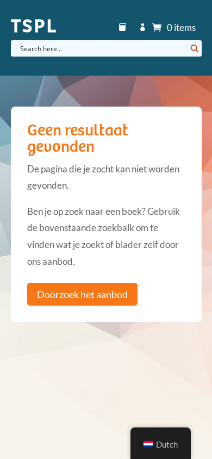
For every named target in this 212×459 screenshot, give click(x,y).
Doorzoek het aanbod (82, 294)
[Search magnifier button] (193, 48)
